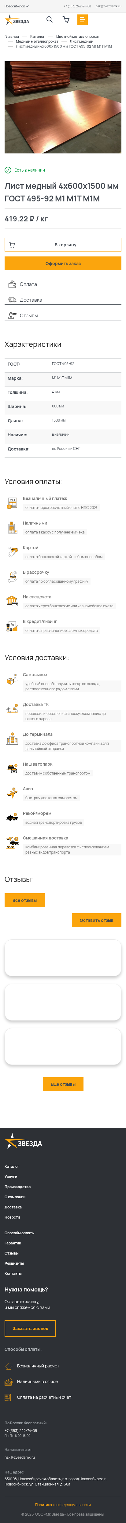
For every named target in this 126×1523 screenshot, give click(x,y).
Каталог (12, 1166)
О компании (15, 1197)
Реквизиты (14, 1263)
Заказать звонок (30, 1328)
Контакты (13, 1273)
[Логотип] (17, 19)
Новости (12, 1217)
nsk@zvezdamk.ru (108, 6)
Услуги (11, 1176)
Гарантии (13, 1243)
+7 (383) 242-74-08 (77, 6)
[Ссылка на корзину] (66, 19)
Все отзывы (25, 900)
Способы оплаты (20, 1232)
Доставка (13, 1207)
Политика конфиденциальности (63, 1504)
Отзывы (12, 1253)
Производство (18, 1186)
